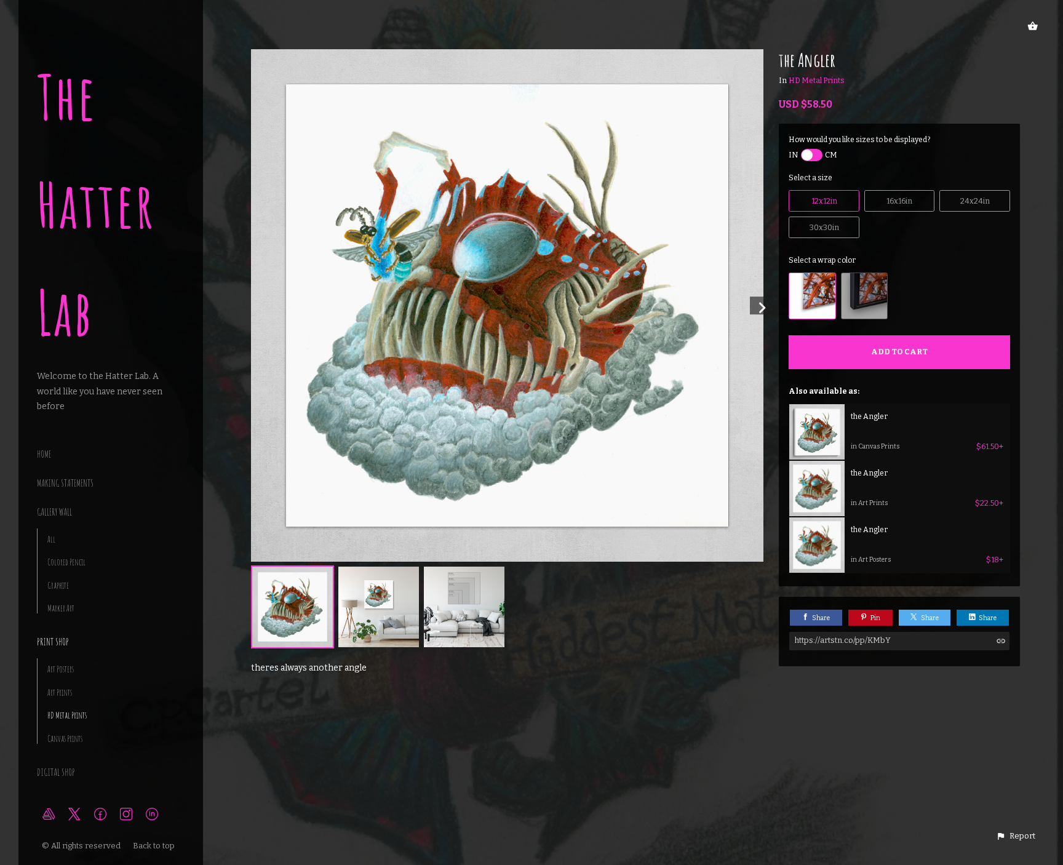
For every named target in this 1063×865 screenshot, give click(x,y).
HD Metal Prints (67, 715)
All (51, 539)
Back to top (155, 845)
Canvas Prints (64, 738)
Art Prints (59, 692)
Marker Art (60, 608)
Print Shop (53, 642)
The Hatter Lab (96, 204)
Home (44, 454)
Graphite (58, 585)
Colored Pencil (66, 562)
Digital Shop (56, 772)
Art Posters (60, 669)
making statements (65, 483)
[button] (1015, 836)
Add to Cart (899, 351)
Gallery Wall (54, 512)
